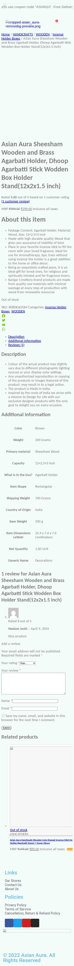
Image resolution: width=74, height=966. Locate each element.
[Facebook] (37, 316)
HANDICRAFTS (23, 34)
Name (6, 701)
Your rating (10, 663)
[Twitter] (37, 320)
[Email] (37, 325)
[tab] (40, 337)
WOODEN (43, 34)
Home (5, 34)
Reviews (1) (16, 345)
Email (6, 708)
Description (16, 337)
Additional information (24, 341)
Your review (11, 670)
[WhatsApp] (37, 329)
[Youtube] (26, 923)
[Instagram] (35, 923)
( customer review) (15, 201)
